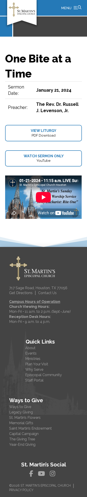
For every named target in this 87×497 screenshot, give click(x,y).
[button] (71, 8)
